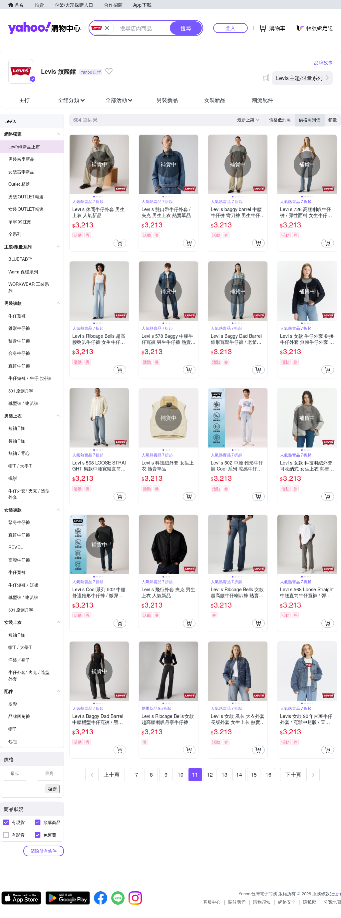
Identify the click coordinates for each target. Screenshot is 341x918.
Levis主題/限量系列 (299, 78)
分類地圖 (332, 902)
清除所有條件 (44, 851)
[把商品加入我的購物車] (120, 243)
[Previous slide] (74, 164)
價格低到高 (280, 119)
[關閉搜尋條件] (107, 28)
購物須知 (261, 902)
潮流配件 (262, 100)
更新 (335, 893)
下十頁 (293, 774)
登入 (230, 27)
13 (224, 774)
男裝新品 (167, 100)
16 (268, 774)
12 (210, 774)
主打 (24, 100)
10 (180, 774)
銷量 (332, 119)
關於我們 (236, 902)
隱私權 (309, 902)
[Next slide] (124, 164)
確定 (52, 789)
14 (239, 774)
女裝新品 (214, 100)
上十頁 (112, 774)
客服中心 (211, 902)
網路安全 (286, 902)
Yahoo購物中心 (44, 28)
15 (254, 774)
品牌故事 (323, 62)
